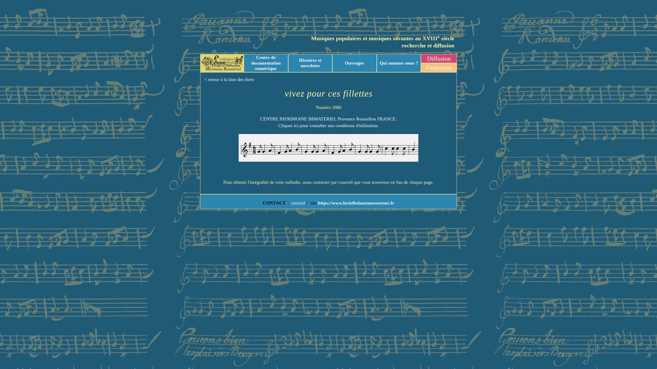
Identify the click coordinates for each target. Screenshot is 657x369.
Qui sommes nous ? (399, 63)
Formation (439, 67)
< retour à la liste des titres (229, 79)
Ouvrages (354, 63)
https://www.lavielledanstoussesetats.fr (355, 203)
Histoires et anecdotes (310, 63)
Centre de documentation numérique (266, 63)
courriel (298, 203)
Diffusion (439, 58)
